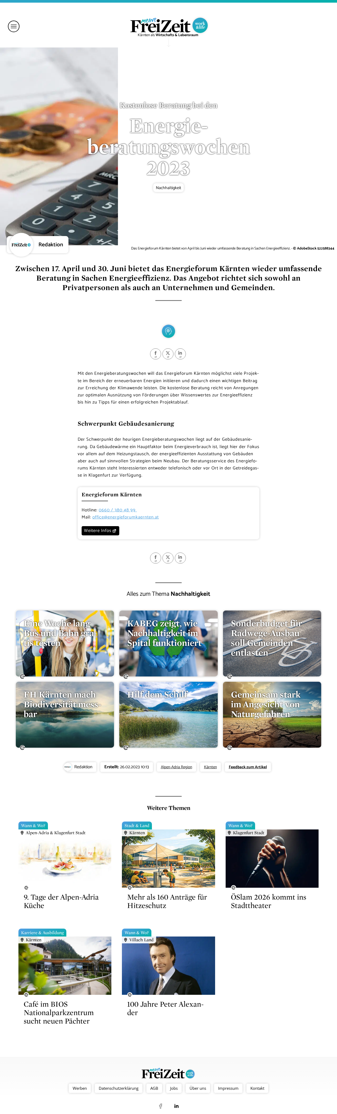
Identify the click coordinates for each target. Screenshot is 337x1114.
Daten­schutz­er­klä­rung (118, 1088)
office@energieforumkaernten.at (125, 517)
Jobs (174, 1088)
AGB (154, 1088)
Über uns (198, 1088)
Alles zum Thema (168, 594)
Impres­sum (228, 1088)
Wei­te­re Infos (97, 530)
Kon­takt (257, 1088)
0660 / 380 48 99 (118, 510)
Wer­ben (80, 1088)
